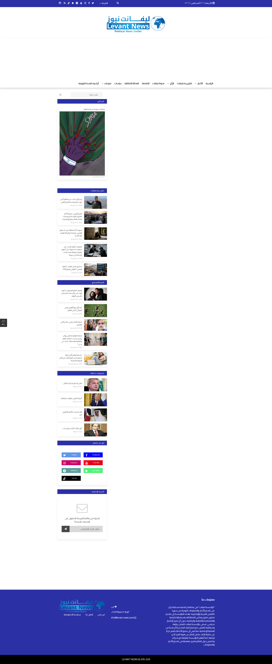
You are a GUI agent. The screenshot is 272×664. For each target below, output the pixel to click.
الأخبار (200, 83)
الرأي (171, 83)
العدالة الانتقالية (132, 83)
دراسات (118, 83)
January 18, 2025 (99, 177)
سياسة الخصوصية (72, 614)
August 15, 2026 (76, 239)
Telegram (74, 470)
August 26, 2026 (76, 205)
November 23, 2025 (75, 364)
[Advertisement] (136, 58)
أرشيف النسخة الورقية (88, 83)
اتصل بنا (89, 614)
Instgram (74, 463)
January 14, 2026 (76, 328)
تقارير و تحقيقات (184, 83)
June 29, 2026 (77, 314)
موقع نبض (96, 470)
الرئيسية (209, 83)
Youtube (96, 463)
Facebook (96, 455)
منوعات (107, 83)
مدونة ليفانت (158, 83)
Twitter (74, 455)
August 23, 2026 (76, 223)
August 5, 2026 (76, 273)
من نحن (101, 614)
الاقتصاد (145, 83)
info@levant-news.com (122, 617)
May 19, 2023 (77, 387)
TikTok (74, 478)
